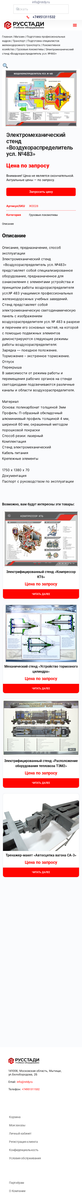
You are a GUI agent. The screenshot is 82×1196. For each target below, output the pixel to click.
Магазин (19, 36)
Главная (7, 36)
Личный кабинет (20, 1133)
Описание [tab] (8, 223)
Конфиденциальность (23, 1150)
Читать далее (41, 594)
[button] (75, 25)
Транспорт (19, 40)
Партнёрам (16, 1182)
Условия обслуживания (25, 1158)
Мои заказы (17, 1125)
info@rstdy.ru (41, 2)
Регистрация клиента (23, 1141)
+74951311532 (31, 1089)
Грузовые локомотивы (30, 49)
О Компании (17, 1191)
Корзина (15, 1117)
